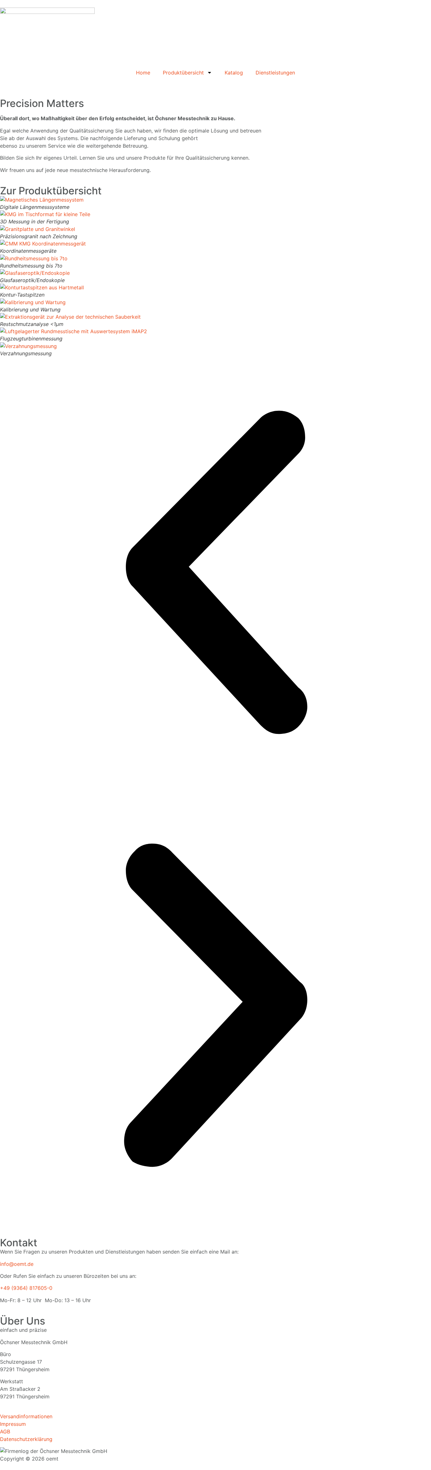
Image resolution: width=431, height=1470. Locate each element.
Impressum (13, 1424)
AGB (5, 1431)
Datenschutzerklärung (26, 1439)
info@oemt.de (16, 1264)
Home (143, 72)
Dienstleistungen (275, 72)
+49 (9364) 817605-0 (26, 1288)
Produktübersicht (183, 72)
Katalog (234, 72)
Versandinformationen (26, 1416)
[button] (215, 573)
